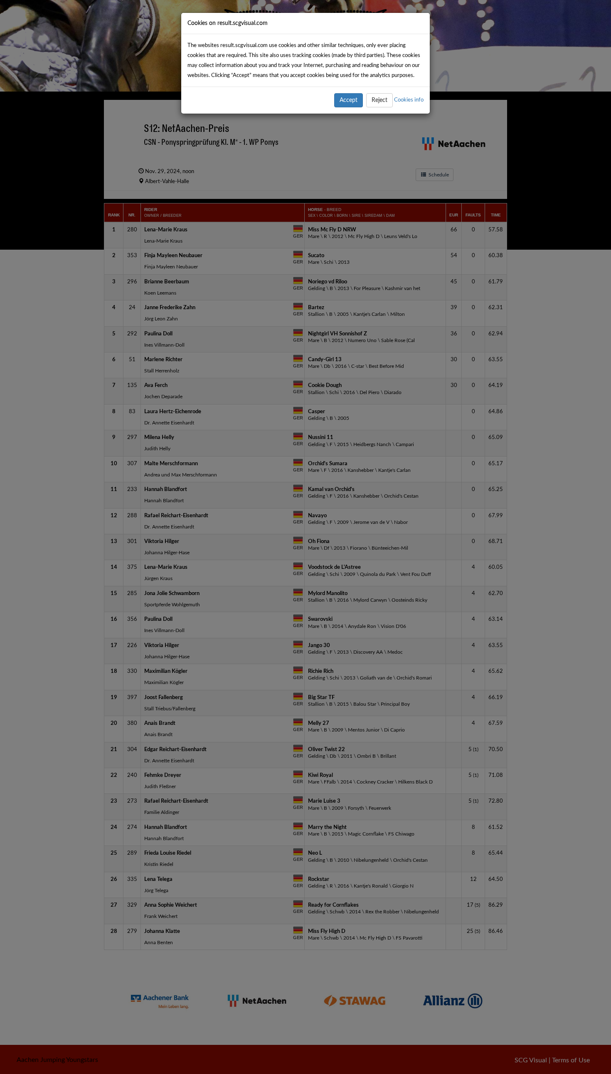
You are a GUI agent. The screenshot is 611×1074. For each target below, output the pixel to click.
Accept (348, 100)
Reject (379, 100)
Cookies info (409, 99)
